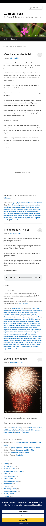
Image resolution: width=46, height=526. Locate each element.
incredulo (34, 211)
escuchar (26, 323)
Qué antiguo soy (17, 308)
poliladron (12, 340)
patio (18, 338)
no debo (34, 334)
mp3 (25, 334)
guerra (39, 325)
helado (19, 327)
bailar (15, 313)
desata (32, 207)
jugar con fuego (36, 330)
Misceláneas (31, 203)
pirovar (6, 340)
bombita (6, 315)
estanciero (33, 323)
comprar (32, 317)
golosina (33, 325)
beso (19, 313)
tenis (14, 344)
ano (34, 428)
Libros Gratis (8, 478)
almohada (18, 310)
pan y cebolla (23, 336)
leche (11, 332)
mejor (21, 334)
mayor (6, 334)
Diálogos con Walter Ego (13, 471)
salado (16, 342)
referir (6, 218)
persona (25, 215)
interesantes (16, 213)
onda (17, 336)
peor (22, 338)
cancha (12, 315)
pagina (20, 215)
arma (5, 313)
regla (8, 342)
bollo (35, 313)
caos (28, 205)
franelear (12, 325)
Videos (6, 496)
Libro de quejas (9, 476)
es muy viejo (12, 323)
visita (18, 432)
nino (29, 334)
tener (10, 344)
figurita (6, 325)
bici (23, 313)
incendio (28, 211)
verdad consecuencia (23, 347)
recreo (40, 340)
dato (23, 207)
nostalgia (7, 336)
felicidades (7, 430)
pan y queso (33, 336)
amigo (30, 310)
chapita (28, 315)
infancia (14, 330)
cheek (34, 315)
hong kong (7, 211)
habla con (13, 327)
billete (27, 313)
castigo (17, 315)
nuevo (12, 336)
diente (37, 319)
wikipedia (37, 218)
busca (24, 205)
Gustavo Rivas (13, 14)
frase (39, 209)
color (18, 317)
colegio (13, 317)
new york (37, 213)
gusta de (6, 327)
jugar (28, 330)
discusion (16, 321)
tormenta (21, 218)
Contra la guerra (9, 469)
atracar (10, 313)
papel (39, 336)
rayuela (34, 340)
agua (37, 308)
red (5, 342)
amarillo (25, 310)
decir (27, 207)
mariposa (24, 213)
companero (24, 317)
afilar (33, 308)
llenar (20, 332)
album (6, 310)
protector (19, 340)
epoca (37, 321)
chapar (23, 315)
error (5, 323)
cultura (37, 205)
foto (20, 430)
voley (33, 347)
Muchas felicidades (15, 358)
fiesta (34, 209)
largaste (6, 332)
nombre (6, 215)
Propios (39, 203)
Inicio (5, 39)
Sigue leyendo (24, 303)
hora (30, 327)
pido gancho (28, 338)
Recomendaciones (10, 491)
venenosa (11, 347)
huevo (35, 327)
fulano (28, 325)
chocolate (7, 317)
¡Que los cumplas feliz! (17, 54)
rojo (12, 342)
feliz (30, 209)
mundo (31, 213)
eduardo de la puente (27, 321)
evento (26, 209)
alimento (11, 310)
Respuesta (25, 432)
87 (40, 230)
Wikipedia (7, 198)
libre (15, 332)
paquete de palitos (10, 338)
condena (38, 317)
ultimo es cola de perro (27, 344)
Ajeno (14, 203)
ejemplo (13, 209)
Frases (6, 474)
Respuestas (14, 220)
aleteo (14, 205)
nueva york (13, 215)
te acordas (32, 342)
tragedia (27, 218)
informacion (8, 213)
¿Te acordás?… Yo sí (16, 229)
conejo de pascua (9, 319)
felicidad (39, 428)
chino (33, 205)
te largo (39, 342)
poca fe (31, 215)
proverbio (38, 215)
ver (32, 218)
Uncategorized (9, 494)
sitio (14, 432)
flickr (16, 430)
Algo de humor (22, 203)
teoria (15, 218)
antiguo (18, 205)
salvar (21, 342)
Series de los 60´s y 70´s (25, 450)
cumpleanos (17, 207)
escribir (19, 323)
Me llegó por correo (11, 481)
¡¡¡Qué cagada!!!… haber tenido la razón (25, 447)
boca (31, 313)
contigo (18, 319)
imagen (13, 211)
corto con (25, 319)
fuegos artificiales (28, 430)
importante (20, 211)
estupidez (20, 209)
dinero (10, 321)
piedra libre (37, 338)
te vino (6, 344)
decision (31, 319)
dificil (5, 321)
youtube (6, 220)
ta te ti (26, 342)
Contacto (14, 39)
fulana (23, 325)
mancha (25, 332)
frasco (18, 325)
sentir (10, 218)
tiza (18, 344)
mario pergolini (33, 332)
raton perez (27, 340)
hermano (25, 327)
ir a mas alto (22, 330)
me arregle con (14, 334)
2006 (31, 428)
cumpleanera (8, 207)
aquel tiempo (37, 310)
